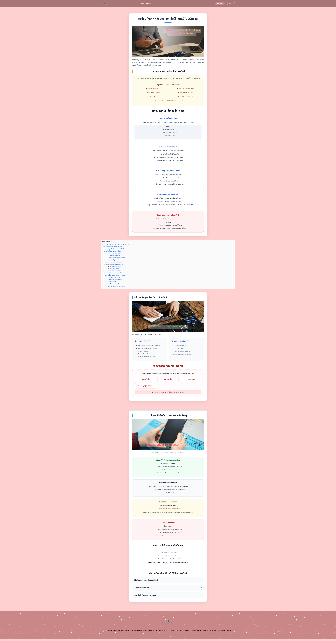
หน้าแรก (141, 3)
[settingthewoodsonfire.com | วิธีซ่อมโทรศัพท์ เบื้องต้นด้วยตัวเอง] (118, 3)
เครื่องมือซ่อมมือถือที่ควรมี (168, 587)
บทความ (149, 3)
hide (111, 242)
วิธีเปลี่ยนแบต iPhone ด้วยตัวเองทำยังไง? (168, 580)
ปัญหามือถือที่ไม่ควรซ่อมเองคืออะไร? (168, 595)
